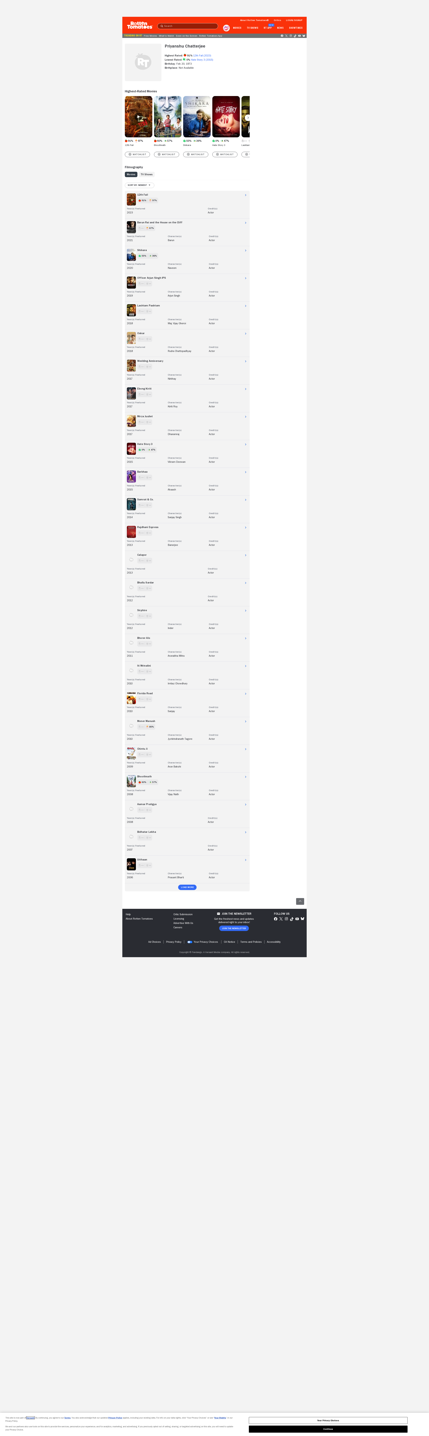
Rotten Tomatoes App (210, 36)
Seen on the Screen (186, 36)
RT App (268, 28)
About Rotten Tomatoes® (254, 20)
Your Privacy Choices (206, 942)
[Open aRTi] (226, 28)
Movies (237, 28)
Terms (67, 1418)
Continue (328, 1429)
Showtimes (296, 28)
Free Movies (150, 36)
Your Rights (220, 1418)
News (280, 28)
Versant (30, 1418)
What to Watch (166, 36)
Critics (277, 20)
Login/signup (294, 20)
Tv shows (252, 28)
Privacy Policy (115, 1418)
